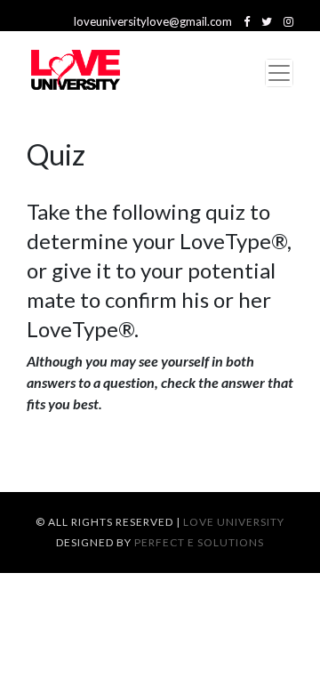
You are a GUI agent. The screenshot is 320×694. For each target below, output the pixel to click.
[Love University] (75, 73)
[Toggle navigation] (279, 73)
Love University (233, 522)
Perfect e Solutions (199, 542)
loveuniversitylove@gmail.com (153, 21)
